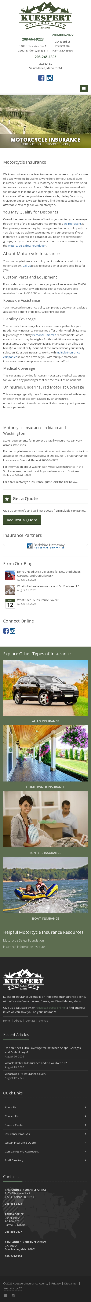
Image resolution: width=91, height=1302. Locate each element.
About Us (11, 1107)
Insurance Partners (22, 535)
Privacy (56, 1283)
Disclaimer (71, 1283)
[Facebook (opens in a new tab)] (41, 78)
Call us (27, 266)
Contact (30, 1020)
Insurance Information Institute (24, 947)
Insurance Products (17, 1134)
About (18, 1020)
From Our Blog (18, 563)
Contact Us (12, 1116)
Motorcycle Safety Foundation (27, 245)
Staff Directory (14, 1160)
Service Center (14, 1125)
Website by (13, 1288)
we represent (72, 224)
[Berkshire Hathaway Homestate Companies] (46, 546)
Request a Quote (22, 519)
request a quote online (50, 1008)
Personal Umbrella (44, 335)
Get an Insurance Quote (20, 1142)
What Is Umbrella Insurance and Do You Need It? (48, 588)
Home (7, 1020)
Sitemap (43, 1020)
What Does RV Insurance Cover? (37, 602)
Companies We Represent (22, 1151)
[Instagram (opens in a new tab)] (50, 78)
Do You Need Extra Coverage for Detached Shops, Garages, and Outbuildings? (49, 576)
